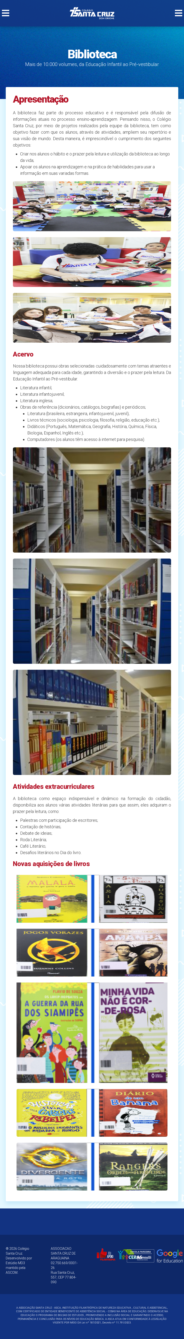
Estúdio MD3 (15, 1263)
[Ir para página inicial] (92, 13)
